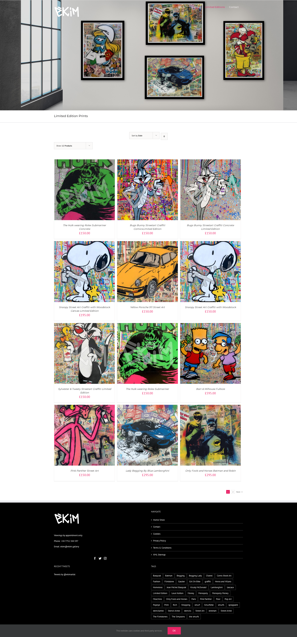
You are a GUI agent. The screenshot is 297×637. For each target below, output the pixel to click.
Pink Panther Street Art (84, 470)
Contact (156, 526)
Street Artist (226, 610)
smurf (197, 604)
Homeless (157, 587)
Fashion (156, 581)
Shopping (185, 604)
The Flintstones (160, 616)
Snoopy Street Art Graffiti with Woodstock (210, 307)
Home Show (159, 519)
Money (191, 593)
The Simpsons (178, 616)
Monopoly (203, 593)
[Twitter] (100, 558)
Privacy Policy (159, 540)
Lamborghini (217, 587)
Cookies (156, 533)
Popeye (156, 604)
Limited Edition (160, 593)
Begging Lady (195, 575)
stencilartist (158, 610)
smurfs (221, 604)
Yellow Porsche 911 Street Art (147, 307)
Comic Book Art (224, 575)
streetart (212, 610)
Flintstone (169, 581)
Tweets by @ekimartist (64, 574)
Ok (174, 630)
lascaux (230, 587)
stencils (187, 610)
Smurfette (209, 604)
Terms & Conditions (162, 547)
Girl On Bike (194, 581)
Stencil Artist (174, 610)
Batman (168, 575)
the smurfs (194, 616)
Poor (218, 599)
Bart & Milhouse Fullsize (210, 389)
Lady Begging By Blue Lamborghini (147, 470)
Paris (193, 599)
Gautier (181, 581)
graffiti (208, 581)
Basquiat (157, 575)
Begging (181, 575)
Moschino (157, 599)
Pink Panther (206, 599)
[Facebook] (95, 558)
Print (166, 604)
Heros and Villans (223, 581)
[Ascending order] (164, 136)
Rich (175, 604)
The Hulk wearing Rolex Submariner (147, 389)
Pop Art (228, 599)
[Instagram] (105, 558)
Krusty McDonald (198, 587)
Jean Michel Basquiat (176, 587)
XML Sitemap (159, 554)
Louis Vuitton (177, 593)
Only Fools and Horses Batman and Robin (210, 470)
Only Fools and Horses (176, 599)
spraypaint (233, 604)
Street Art (199, 610)
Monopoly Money (220, 593)
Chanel (209, 575)
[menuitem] (181, 7)
